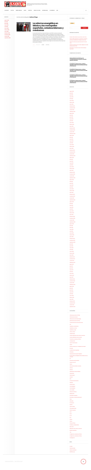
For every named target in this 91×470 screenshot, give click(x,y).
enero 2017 (71, 277)
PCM (70, 411)
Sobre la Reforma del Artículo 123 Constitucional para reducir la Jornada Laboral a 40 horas (78, 59)
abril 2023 (71, 164)
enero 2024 (71, 148)
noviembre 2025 (7, 34)
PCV (70, 417)
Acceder (71, 446)
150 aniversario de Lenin (73, 316)
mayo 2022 (71, 185)
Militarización (72, 393)
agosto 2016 (72, 286)
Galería (71, 364)
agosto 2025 (72, 113)
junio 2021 (71, 205)
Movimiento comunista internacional (76, 397)
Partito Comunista (73, 410)
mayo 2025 (71, 118)
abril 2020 (71, 231)
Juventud (30, 10)
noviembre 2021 (72, 196)
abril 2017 (71, 271)
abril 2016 (71, 293)
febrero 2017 (72, 275)
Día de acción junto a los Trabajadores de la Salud (78, 346)
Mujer (25, 10)
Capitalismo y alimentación (74, 326)
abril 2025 (71, 120)
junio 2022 (71, 183)
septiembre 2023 (72, 155)
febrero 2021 (72, 212)
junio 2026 (6, 23)
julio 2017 (71, 266)
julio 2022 (71, 181)
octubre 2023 (72, 153)
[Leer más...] (34, 45)
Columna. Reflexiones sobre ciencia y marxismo (77, 335)
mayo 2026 (6, 24)
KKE (70, 378)
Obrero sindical (19, 10)
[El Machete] (15, 4)
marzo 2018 (72, 251)
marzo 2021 (72, 210)
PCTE (71, 415)
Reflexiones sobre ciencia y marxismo (76, 428)
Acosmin (21, 461)
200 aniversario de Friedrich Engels (75, 318)
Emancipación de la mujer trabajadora (76, 353)
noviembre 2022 (72, 174)
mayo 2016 (71, 291)
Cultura (71, 344)
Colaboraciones (72, 333)
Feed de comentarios (73, 449)
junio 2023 (71, 161)
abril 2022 (71, 186)
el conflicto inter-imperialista (74, 350)
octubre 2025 (7, 36)
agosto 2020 (72, 223)
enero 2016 (71, 299)
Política (12, 10)
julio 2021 (71, 203)
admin (43, 44)
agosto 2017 (72, 264)
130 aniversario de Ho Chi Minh (75, 315)
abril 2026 (6, 26)
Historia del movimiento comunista (75, 365)
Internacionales (72, 375)
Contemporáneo (72, 340)
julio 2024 (71, 137)
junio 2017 (71, 267)
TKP (70, 432)
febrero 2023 (72, 168)
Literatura (71, 382)
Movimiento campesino (73, 395)
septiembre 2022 (72, 177)
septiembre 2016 (72, 284)
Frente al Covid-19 (73, 362)
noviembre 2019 (72, 240)
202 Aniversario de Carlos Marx (75, 320)
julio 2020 (71, 225)
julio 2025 (71, 115)
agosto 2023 (72, 157)
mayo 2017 (71, 269)
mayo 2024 (71, 140)
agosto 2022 (72, 179)
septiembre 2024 (72, 133)
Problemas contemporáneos (74, 424)
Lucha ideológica (72, 386)
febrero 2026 (7, 29)
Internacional (45, 10)
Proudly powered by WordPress (9, 461)
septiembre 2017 (72, 262)
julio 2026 (6, 21)
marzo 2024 (72, 144)
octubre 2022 (72, 175)
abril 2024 (71, 142)
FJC (70, 358)
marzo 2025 (72, 122)
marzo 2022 (72, 188)
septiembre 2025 (7, 37)
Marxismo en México (73, 391)
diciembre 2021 (72, 194)
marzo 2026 (7, 28)
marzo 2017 (72, 273)
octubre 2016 (72, 282)
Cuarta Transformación (73, 342)
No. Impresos (52, 10)
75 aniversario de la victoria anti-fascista (76, 322)
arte (70, 324)
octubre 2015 (72, 304)
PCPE (71, 413)
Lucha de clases (72, 384)
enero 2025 (71, 126)
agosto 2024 (72, 135)
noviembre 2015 (72, 302)
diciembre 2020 (72, 216)
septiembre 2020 (72, 221)
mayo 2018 (71, 247)
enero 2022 (71, 192)
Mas (57, 10)
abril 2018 (71, 249)
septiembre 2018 (72, 242)
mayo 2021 (71, 207)
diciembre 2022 (72, 172)
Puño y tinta (72, 426)
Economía (71, 348)
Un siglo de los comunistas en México (76, 435)
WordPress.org (72, 451)
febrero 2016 (72, 297)
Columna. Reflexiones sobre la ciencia (76, 337)
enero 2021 (71, 214)
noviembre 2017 (72, 258)
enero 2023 (71, 170)
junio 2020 (71, 227)
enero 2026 (6, 31)
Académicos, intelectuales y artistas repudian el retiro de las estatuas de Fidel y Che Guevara (78, 65)
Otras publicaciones (73, 408)
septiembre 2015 (72, 306)
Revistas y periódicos (73, 430)
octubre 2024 (72, 131)
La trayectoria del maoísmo (74, 380)
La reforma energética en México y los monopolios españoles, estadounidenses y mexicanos (48, 27)
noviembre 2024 (72, 129)
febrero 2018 (72, 253)
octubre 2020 (72, 220)
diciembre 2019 (72, 238)
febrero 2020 (72, 234)
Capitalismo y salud (73, 329)
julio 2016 (71, 288)
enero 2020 (71, 236)
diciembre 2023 (72, 150)
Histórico (71, 367)
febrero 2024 (72, 146)
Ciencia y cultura (37, 10)
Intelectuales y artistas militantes (75, 371)
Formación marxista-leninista (74, 360)
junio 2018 (71, 245)
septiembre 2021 (72, 199)
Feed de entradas (72, 448)
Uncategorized (72, 437)
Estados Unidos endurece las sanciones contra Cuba (78, 36)
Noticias (71, 404)
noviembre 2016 (72, 280)
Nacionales (71, 400)
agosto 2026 (7, 20)
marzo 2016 (72, 295)
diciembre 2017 (72, 256)
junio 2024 (71, 139)
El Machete (7, 10)
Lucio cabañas (72, 389)
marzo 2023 (72, 166)
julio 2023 (71, 159)
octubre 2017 (72, 260)
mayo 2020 (71, 229)
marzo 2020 (72, 232)
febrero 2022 (72, 190)
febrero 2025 (72, 124)
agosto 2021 (72, 201)
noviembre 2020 (72, 218)
